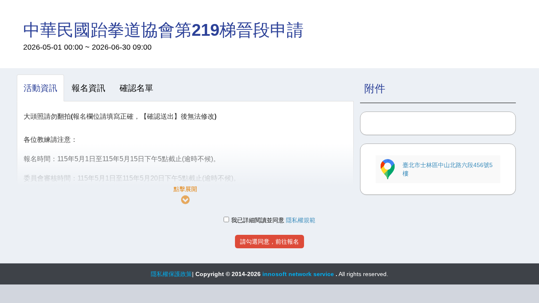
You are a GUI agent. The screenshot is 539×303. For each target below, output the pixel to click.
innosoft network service (299, 274)
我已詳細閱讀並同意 (257, 220)
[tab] (40, 87)
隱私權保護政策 (171, 274)
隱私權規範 (300, 220)
